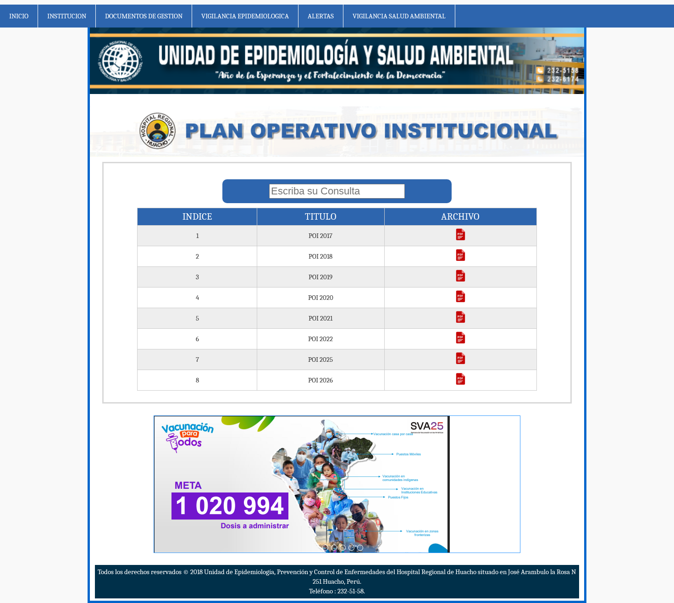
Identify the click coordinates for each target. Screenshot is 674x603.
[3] (343, 548)
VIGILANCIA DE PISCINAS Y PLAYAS (486, 132)
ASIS (177, 86)
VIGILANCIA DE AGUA (466, 62)
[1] (325, 548)
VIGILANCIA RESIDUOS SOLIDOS (481, 86)
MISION (83, 39)
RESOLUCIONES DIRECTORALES (216, 109)
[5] (360, 548)
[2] (334, 548)
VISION (82, 62)
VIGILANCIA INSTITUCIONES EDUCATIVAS (495, 109)
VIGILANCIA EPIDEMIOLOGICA (245, 16)
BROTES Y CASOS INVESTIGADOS (314, 86)
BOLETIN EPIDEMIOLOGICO (307, 39)
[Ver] (460, 239)
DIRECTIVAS (285, 109)
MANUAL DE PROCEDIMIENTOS (216, 62)
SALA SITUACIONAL (296, 62)
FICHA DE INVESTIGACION (305, 132)
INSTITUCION (66, 16)
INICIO (18, 16)
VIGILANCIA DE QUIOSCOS (473, 156)
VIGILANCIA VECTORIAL (470, 39)
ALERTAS (321, 16)
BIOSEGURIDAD (193, 132)
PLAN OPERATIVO (196, 39)
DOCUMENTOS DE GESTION (143, 16)
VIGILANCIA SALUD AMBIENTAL (399, 16)
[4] (351, 548)
